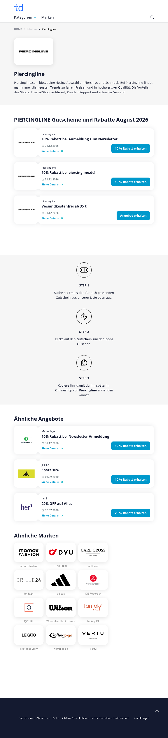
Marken (47, 17)
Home (18, 29)
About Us (42, 718)
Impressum (26, 718)
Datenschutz (121, 718)
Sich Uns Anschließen (74, 718)
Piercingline (49, 29)
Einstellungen (141, 718)
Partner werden (100, 718)
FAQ (54, 718)
